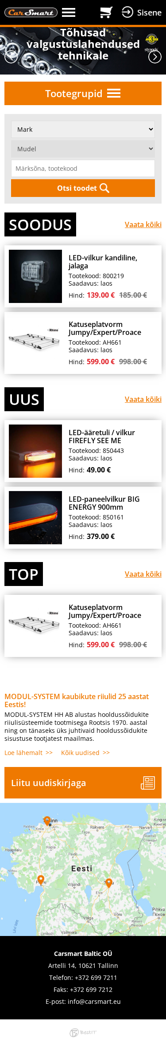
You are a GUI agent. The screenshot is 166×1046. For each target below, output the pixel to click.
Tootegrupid (74, 93)
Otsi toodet (77, 188)
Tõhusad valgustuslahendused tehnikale (83, 44)
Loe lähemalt (23, 752)
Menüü (79, 12)
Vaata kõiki (143, 224)
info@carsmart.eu (94, 1001)
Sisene (149, 12)
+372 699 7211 (96, 977)
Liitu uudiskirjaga (48, 783)
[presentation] (11, 56)
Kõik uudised (80, 752)
